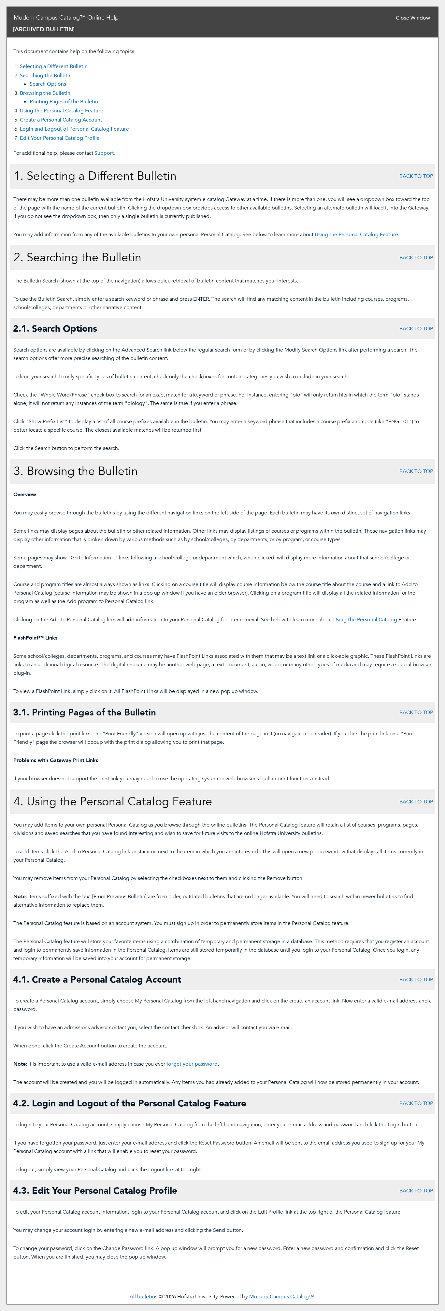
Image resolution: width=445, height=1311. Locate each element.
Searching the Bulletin (46, 75)
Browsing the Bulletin (45, 93)
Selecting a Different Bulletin (54, 66)
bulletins (147, 1296)
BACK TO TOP (416, 176)
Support (104, 153)
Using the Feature (61, 110)
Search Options (48, 84)
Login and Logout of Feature (74, 129)
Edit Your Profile (60, 138)
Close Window (413, 18)
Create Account (61, 119)
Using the (365, 619)
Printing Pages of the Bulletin (64, 101)
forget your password (192, 1064)
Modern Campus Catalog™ (281, 1296)
